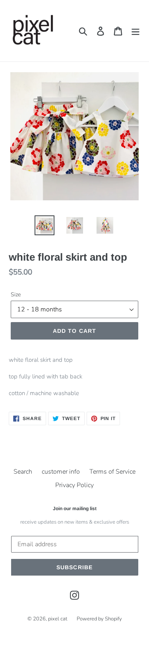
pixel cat (57, 618)
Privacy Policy (74, 485)
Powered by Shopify (99, 618)
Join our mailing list (75, 508)
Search (23, 471)
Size (16, 294)
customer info (61, 471)
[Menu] (135, 31)
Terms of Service (112, 471)
